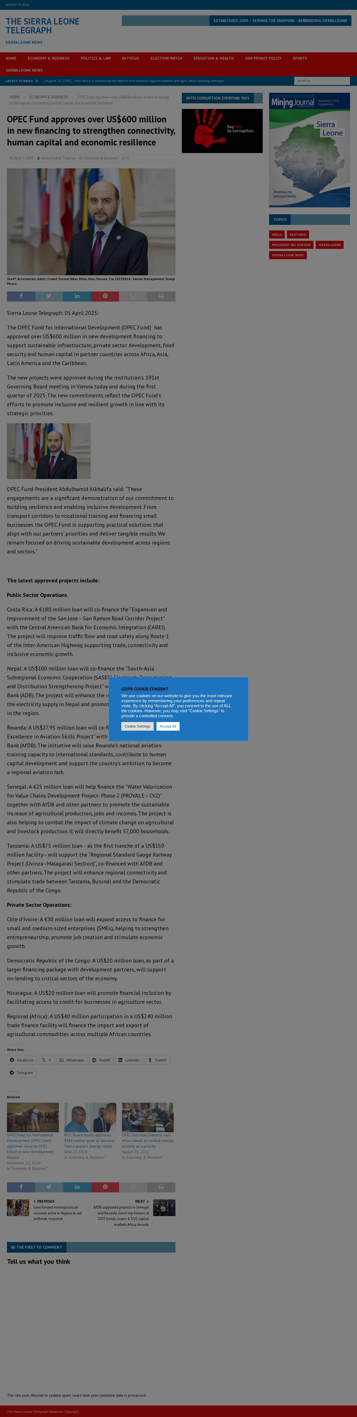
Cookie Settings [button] (137, 726)
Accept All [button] (168, 726)
